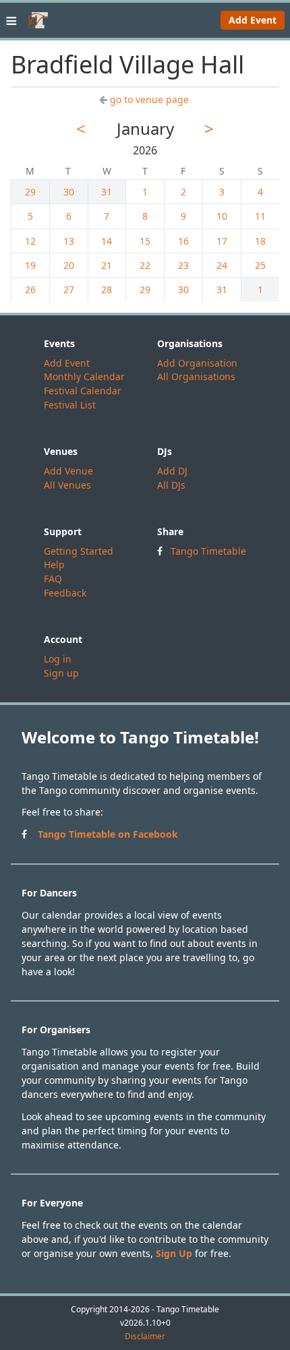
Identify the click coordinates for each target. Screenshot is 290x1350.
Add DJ (172, 470)
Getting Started (78, 551)
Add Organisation (197, 363)
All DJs (171, 485)
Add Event (253, 19)
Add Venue (68, 470)
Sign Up (174, 1253)
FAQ (53, 578)
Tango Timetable (208, 551)
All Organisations (196, 376)
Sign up (61, 673)
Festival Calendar (82, 390)
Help (54, 564)
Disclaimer (145, 1336)
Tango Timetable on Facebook (108, 834)
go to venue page (149, 99)
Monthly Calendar (84, 376)
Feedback (65, 592)
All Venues (67, 485)
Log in (57, 658)
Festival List (70, 404)
